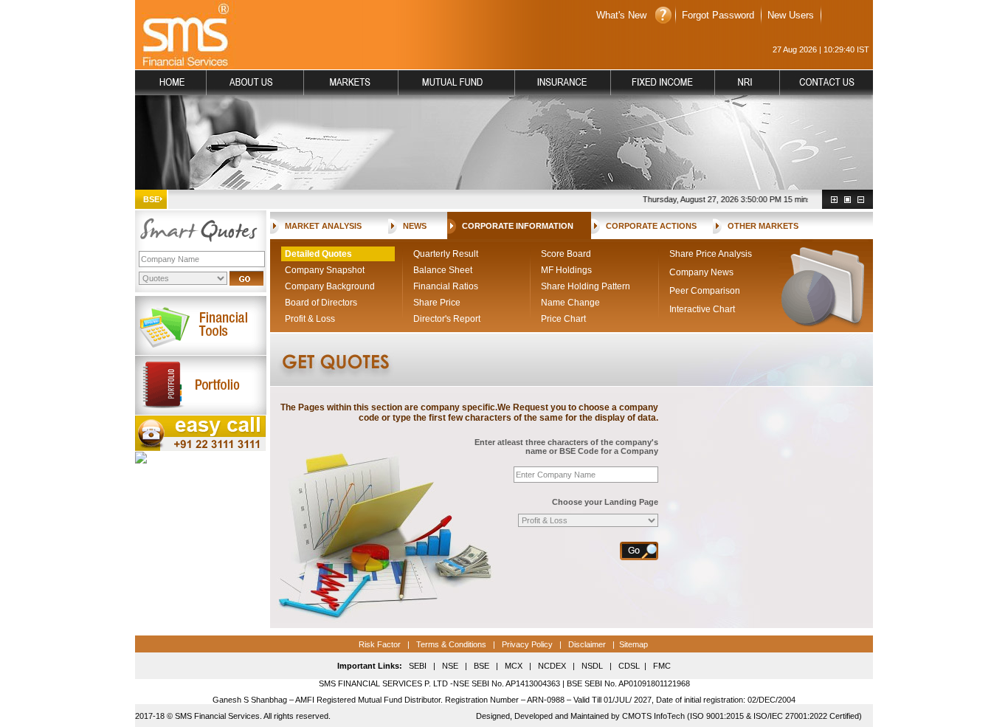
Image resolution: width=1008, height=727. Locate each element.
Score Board (566, 254)
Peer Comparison (704, 291)
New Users (790, 15)
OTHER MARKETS (763, 225)
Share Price (436, 302)
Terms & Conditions (450, 644)
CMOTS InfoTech (653, 716)
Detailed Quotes (318, 254)
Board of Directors (321, 302)
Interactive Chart (702, 309)
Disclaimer (587, 644)
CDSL (629, 665)
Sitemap (633, 644)
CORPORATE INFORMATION (517, 225)
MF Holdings (566, 270)
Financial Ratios (445, 286)
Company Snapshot (325, 270)
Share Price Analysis (710, 254)
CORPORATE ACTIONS (651, 225)
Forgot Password (718, 15)
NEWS (415, 225)
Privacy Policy (527, 644)
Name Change (570, 302)
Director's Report (446, 319)
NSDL (592, 665)
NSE (449, 665)
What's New (621, 15)
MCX (513, 665)
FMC (662, 665)
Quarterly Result (445, 254)
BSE (481, 665)
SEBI (418, 665)
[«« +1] (834, 199)
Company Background (330, 286)
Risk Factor (380, 644)
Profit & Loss (310, 319)
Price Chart (563, 319)
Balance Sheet (442, 270)
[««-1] (860, 199)
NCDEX (552, 665)
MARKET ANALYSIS (323, 225)
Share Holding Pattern (585, 286)
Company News (701, 272)
